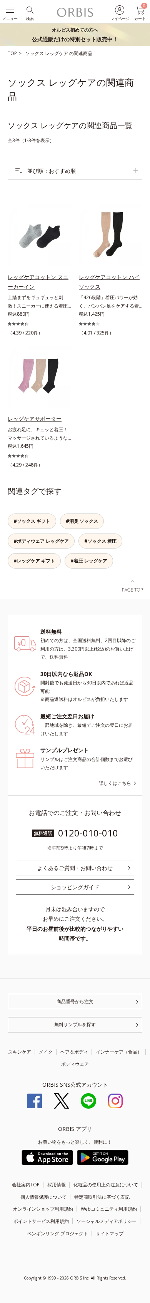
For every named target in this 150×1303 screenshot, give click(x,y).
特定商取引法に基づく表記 (102, 1197)
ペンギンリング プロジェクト (57, 1233)
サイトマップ (109, 1233)
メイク (46, 1052)
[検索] (29, 9)
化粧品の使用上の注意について (105, 1184)
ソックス (35, 53)
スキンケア (19, 1052)
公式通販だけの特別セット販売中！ (75, 35)
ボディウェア (75, 1064)
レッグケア (57, 53)
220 (29, 333)
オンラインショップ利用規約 (43, 1209)
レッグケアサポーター (35, 418)
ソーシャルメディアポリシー (107, 1221)
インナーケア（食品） (119, 1052)
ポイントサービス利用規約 (41, 1221)
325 (101, 333)
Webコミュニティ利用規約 (109, 1209)
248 (29, 465)
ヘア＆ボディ (74, 1052)
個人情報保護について (43, 1197)
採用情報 (56, 1184)
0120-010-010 (88, 832)
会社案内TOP (26, 1184)
